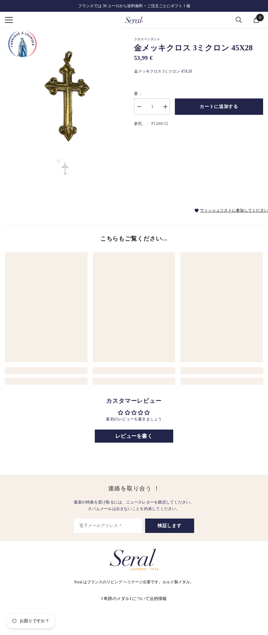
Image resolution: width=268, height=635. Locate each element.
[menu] (9, 20)
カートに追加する (219, 106)
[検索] (239, 20)
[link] (46, 370)
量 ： (138, 93)
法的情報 (158, 598)
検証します (170, 525)
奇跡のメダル (117, 598)
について (140, 598)
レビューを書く (134, 436)
